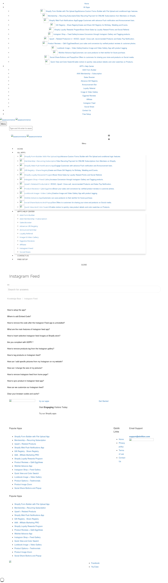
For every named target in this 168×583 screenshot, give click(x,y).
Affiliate (89, 99)
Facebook (95, 563)
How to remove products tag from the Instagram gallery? (30, 348)
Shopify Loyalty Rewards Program (28, 458)
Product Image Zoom (23, 484)
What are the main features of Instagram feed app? (28, 329)
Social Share (89, 106)
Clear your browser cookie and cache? (23, 393)
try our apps (44, 401)
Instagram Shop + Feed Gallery (27, 469)
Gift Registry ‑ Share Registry (26, 451)
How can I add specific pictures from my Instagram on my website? (35, 361)
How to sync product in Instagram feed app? (25, 380)
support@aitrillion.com (139, 436)
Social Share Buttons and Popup (27, 488)
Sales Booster (89, 77)
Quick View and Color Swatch (26, 473)
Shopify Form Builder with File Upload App (31, 436)
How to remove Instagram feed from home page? (27, 374)
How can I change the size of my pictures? (24, 368)
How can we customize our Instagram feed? (25, 387)
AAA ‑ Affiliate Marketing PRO (26, 455)
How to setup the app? (16, 310)
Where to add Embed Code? (19, 316)
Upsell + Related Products (25, 443)
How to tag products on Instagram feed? (24, 355)
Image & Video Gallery (89, 92)
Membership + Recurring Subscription (30, 440)
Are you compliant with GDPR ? (20, 342)
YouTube (95, 566)
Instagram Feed (89, 103)
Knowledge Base (14, 298)
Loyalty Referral (89, 88)
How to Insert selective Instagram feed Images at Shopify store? (33, 335)
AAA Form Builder (89, 70)
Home (121, 439)
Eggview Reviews (89, 95)
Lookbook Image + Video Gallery (28, 477)
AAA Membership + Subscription (89, 73)
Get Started (104, 401)
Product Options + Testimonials (27, 480)
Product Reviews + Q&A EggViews (28, 462)
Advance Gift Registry (89, 81)
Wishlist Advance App (23, 466)
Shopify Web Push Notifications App (29, 447)
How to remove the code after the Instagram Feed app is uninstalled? (36, 322)
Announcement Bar (89, 84)
